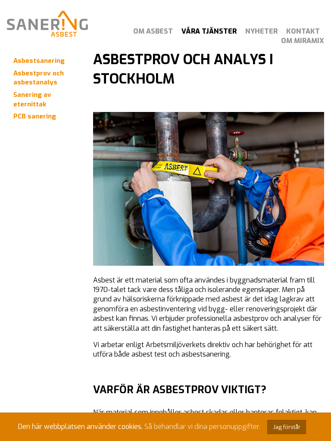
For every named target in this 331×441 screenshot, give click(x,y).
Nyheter (261, 31)
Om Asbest (153, 31)
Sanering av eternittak (32, 99)
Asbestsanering (39, 60)
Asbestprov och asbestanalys (38, 78)
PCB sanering (34, 116)
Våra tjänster (209, 31)
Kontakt (303, 31)
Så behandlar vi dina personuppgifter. (202, 426)
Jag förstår (286, 427)
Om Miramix (302, 40)
